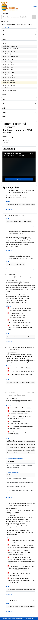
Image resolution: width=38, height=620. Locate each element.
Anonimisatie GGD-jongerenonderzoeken (20, 482)
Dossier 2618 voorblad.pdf (20, 368)
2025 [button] (4, 35)
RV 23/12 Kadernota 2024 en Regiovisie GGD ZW (21, 541)
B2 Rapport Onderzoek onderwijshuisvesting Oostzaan (19, 321)
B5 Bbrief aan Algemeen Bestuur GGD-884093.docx (21, 574)
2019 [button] (4, 108)
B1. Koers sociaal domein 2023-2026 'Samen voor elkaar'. (20, 417)
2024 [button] (4, 39)
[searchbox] (16, 17)
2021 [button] (4, 99)
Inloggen (28, 618)
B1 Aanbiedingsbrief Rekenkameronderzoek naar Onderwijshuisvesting (17, 315)
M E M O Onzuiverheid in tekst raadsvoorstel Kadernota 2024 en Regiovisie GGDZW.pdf (21, 580)
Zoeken (3, 13)
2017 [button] (3, 117)
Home (3, 24)
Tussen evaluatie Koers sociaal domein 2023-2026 (20, 491)
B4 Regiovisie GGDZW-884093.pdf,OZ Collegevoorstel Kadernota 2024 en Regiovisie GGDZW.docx (20, 568)
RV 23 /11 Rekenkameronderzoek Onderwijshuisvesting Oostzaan (19, 309)
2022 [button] (4, 95)
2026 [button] (4, 30)
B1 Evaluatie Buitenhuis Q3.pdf (21, 374)
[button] (34, 17)
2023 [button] (4, 43)
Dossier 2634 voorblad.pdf (20, 408)
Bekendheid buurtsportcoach (16, 486)
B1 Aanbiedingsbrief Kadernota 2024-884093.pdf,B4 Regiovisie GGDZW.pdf (21, 546)
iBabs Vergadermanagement (12, 618)
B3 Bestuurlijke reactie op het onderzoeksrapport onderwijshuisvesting (20, 327)
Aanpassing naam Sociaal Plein (16, 478)
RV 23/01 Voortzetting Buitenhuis (22, 371)
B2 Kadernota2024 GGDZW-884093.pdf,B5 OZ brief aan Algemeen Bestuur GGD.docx (19, 552)
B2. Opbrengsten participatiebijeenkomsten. (18, 422)
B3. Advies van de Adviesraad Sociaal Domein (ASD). (20, 427)
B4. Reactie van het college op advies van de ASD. (20, 432)
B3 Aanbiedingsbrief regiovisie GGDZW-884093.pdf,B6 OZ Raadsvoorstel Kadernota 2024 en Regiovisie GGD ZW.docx (21, 560)
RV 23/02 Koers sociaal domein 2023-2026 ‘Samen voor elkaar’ (20, 412)
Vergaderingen (11, 24)
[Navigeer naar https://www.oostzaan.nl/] (9, 6)
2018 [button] (4, 112)
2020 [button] (4, 104)
